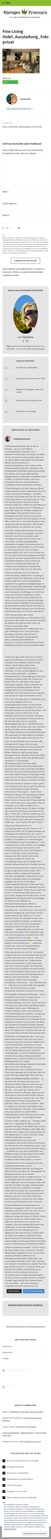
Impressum (7, 1346)
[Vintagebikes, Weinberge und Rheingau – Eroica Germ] (25, 1013)
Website (6, 215)
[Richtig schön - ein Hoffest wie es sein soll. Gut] (25, 929)
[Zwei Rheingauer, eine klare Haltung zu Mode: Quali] (25, 507)
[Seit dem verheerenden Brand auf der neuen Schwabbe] (25, 549)
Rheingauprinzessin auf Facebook (25, 1305)
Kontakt (5, 1359)
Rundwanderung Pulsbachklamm (20, 1479)
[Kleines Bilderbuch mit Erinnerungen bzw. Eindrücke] (25, 1224)
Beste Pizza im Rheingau (26, 1427)
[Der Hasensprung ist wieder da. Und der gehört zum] (25, 802)
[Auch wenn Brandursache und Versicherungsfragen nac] (25, 844)
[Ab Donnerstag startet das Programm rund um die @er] (25, 887)
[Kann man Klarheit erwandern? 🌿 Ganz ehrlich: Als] (25, 1266)
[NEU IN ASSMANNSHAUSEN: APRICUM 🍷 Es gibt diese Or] (25, 1097)
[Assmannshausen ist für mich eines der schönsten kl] (25, 591)
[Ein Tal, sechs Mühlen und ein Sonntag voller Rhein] (25, 760)
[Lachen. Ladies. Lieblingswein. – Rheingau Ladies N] (25, 1140)
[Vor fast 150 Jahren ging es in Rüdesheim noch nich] (25, 718)
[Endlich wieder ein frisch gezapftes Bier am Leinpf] (25, 1182)
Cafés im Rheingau (14, 1485)
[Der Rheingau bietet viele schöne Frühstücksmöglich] (25, 634)
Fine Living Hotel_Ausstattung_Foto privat (25, 37)
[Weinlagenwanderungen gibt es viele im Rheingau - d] (25, 465)
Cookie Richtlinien (10, 1529)
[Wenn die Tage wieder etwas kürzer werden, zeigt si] (25, 676)
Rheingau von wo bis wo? (17, 1491)
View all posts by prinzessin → (19, 108)
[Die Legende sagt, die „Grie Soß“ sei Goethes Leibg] (25, 971)
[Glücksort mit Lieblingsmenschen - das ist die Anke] (25, 1055)
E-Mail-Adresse (9, 204)
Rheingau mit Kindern (15, 1467)
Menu (8, 3)
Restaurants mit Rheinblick (17, 1473)
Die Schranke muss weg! (31, 1441)
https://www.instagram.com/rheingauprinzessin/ (25, 1326)
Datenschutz (7, 1352)
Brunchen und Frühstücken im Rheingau (23, 1461)
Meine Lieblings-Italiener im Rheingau (22, 1497)
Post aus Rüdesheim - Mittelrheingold (17, 1433)
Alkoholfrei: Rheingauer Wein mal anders (27, 1412)
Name (5, 192)
